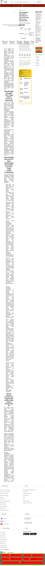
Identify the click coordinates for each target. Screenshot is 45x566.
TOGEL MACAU (3, 534)
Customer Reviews (27, 493)
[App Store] (26, 534)
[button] (14, 12)
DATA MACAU (2, 535)
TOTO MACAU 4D (3, 545)
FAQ (24, 499)
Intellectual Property (4, 495)
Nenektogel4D (27, 60)
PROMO (12, 555)
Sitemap (1, 497)
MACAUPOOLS (2, 543)
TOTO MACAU (2, 532)
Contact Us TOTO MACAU (5, 491)
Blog (24, 497)
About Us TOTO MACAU (4, 489)
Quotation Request (4, 493)
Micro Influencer (3, 504)
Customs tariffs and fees (5, 501)
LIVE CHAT (23, 562)
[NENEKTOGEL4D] (5, 2)
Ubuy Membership (3, 506)
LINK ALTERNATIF (34, 559)
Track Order (2, 499)
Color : (23, 38)
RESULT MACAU (3, 537)
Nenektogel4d (7, 102)
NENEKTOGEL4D (22, 10)
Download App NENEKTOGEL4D (29, 489)
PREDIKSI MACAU (3, 541)
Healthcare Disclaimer (4, 510)
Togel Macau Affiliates (27, 502)
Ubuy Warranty (3, 508)
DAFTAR (33, 5)
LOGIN (11, 5)
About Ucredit (26, 501)
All (11, 2)
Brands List (25, 491)
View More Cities (3, 547)
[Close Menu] (1, 2)
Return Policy (25, 495)
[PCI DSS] (2, 553)
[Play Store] (33, 534)
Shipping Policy (3, 502)
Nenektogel (6, 418)
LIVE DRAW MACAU (3, 539)
